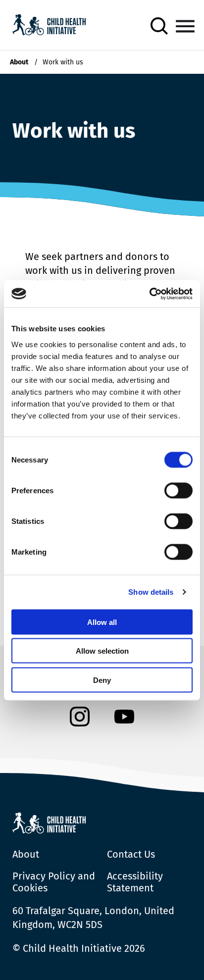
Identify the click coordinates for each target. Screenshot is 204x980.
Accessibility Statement (135, 882)
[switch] (178, 492)
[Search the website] (159, 26)
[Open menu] (185, 26)
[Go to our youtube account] (124, 718)
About (19, 62)
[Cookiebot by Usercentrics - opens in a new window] (149, 293)
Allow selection (102, 651)
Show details (150, 592)
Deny (102, 679)
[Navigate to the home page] (49, 26)
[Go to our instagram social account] (80, 718)
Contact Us (131, 854)
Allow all (102, 622)
